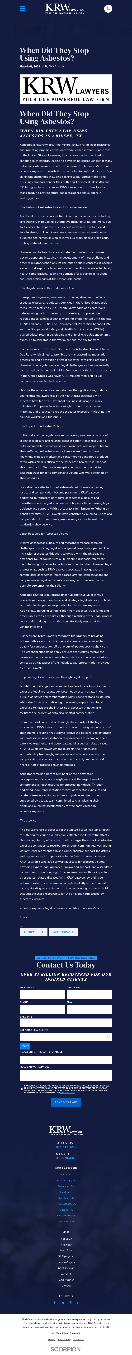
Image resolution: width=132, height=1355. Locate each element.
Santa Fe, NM (66, 1221)
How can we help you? (34, 1067)
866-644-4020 (66, 1147)
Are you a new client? (34, 1030)
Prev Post (36, 932)
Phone (24, 1002)
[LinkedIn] (62, 1302)
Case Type (26, 1017)
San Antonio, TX (66, 1215)
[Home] (64, 9)
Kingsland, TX (66, 1198)
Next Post (61, 932)
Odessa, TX (66, 1210)
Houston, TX (66, 1192)
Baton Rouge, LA (66, 1180)
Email (70, 1002)
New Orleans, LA (66, 1204)
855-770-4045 (66, 1158)
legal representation (58, 908)
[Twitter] (77, 1302)
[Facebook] (55, 1302)
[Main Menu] (22, 8)
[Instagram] (69, 1302)
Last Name (73, 987)
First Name (27, 987)
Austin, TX (66, 1174)
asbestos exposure (32, 908)
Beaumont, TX (66, 1186)
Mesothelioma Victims (88, 908)
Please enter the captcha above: (41, 1052)
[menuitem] (52, 1340)
